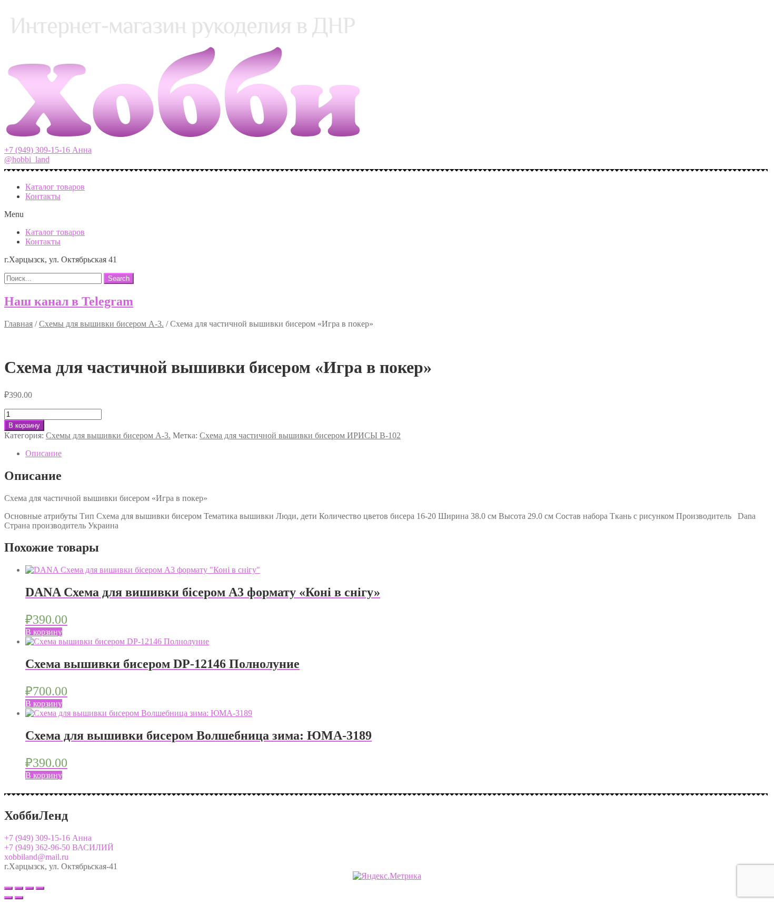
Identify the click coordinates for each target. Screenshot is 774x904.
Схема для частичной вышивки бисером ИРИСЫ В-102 (300, 435)
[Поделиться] (19, 888)
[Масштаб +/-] (40, 888)
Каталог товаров (55, 186)
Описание (43, 453)
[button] (48, 149)
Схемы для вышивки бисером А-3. (101, 323)
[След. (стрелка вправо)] (19, 897)
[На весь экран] (29, 888)
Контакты (43, 196)
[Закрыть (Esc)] (8, 888)
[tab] (397, 453)
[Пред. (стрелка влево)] (8, 897)
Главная (18, 323)
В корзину (24, 425)
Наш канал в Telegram (68, 301)
